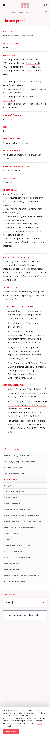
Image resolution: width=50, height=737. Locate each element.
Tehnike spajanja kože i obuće (17, 455)
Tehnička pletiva (11, 563)
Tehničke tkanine (11, 569)
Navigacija (4, 5)
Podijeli (46, 12)
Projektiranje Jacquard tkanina (18, 545)
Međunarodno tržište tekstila (17, 509)
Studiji (9, 602)
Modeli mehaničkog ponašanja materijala (22, 521)
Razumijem (11, 732)
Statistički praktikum (13, 467)
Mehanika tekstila (12, 503)
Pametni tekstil (11, 533)
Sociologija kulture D (13, 551)
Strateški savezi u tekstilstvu (17, 557)
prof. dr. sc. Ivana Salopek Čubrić (19, 35)
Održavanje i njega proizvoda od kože (20, 461)
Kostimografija (33, 66)
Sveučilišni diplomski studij (22, 614)
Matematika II (10, 497)
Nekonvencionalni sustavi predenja (19, 527)
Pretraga (46, 5)
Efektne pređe (10, 479)
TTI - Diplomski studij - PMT (17, 12)
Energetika (9, 485)
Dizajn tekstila (33, 63)
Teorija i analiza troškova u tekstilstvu (21, 575)
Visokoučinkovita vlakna (15, 581)
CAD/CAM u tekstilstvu (14, 473)
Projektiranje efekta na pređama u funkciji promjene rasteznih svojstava (27, 405)
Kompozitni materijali (14, 491)
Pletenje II (8, 539)
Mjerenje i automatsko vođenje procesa (21, 515)
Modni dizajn (32, 59)
